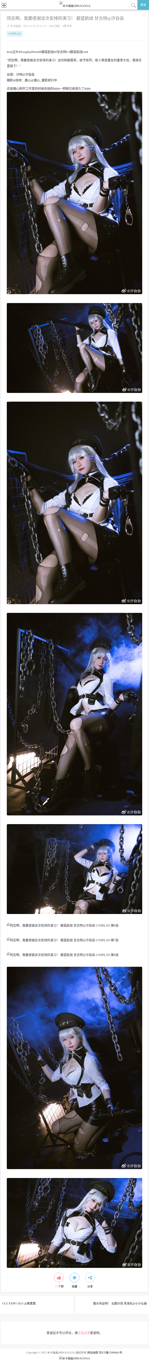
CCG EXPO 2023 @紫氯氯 (19, 1303)
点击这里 (84, 1333)
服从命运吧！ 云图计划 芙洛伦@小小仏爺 (120, 1303)
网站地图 (92, 1352)
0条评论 (67, 26)
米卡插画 (15, 26)
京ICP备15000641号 (110, 1352)
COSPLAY (15, 33)
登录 (143, 4)
